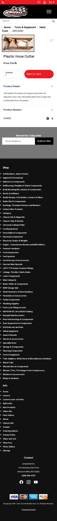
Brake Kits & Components (14, 201)
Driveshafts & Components (15, 233)
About (5, 419)
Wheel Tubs (8, 363)
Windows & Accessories (14, 374)
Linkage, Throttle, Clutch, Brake (16, 272)
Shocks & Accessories (13, 339)
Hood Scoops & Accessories (16, 260)
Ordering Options (10, 431)
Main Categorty (9, 280)
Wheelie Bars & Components (15, 367)
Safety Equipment (10, 331)
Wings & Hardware (11, 378)
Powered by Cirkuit (28, 510)
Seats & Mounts (10, 335)
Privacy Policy (9, 435)
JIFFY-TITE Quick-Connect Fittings (18, 268)
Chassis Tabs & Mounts (13, 221)
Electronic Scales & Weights (15, 241)
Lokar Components (11, 276)
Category (7, 213)
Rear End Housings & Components (18, 319)
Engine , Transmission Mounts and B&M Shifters (24, 245)
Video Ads (7, 411)
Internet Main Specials (12, 264)
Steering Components (12, 351)
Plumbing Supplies (11, 304)
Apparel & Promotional (13, 178)
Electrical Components (13, 237)
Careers (6, 396)
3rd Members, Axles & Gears (15, 174)
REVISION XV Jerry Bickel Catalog (18, 311)
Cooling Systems (10, 229)
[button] (3, 2)
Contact (6, 427)
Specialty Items (9, 343)
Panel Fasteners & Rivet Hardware (18, 292)
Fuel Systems (9, 256)
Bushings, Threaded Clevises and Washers (21, 205)
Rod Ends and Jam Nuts (13, 327)
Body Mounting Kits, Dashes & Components (22, 190)
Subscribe (44, 141)
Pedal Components (11, 300)
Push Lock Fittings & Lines (14, 308)
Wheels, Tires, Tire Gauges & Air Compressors (24, 370)
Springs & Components (13, 347)
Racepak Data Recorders (13, 315)
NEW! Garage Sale (10, 288)
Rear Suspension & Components (17, 323)
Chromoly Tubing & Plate (14, 225)
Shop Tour (7, 443)
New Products (9, 407)
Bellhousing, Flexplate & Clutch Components (22, 186)
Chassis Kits (8, 423)
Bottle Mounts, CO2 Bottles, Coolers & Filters (23, 197)
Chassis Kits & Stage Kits (14, 217)
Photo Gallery (9, 447)
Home (5, 392)
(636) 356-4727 (28, 475)
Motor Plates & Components (15, 284)
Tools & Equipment (11, 355)
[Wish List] (52, 40)
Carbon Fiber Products (13, 209)
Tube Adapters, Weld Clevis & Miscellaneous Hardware (27, 359)
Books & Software (11, 194)
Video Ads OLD (9, 439)
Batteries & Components (14, 182)
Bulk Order (7, 403)
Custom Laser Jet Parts (13, 400)
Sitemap (6, 451)
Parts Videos (8, 415)
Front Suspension (11, 253)
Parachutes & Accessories (15, 296)
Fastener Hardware (11, 249)
